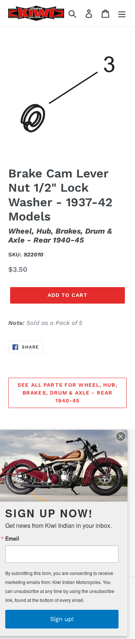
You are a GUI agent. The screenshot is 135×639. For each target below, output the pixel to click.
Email (12, 538)
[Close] (120, 436)
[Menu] (122, 13)
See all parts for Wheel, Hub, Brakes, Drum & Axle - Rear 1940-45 (67, 393)
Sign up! (62, 619)
